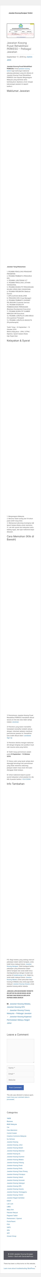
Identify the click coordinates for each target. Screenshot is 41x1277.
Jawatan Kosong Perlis (14, 1168)
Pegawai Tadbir (12, 1215)
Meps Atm (10, 1209)
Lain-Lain (10, 1204)
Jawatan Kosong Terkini (15, 1195)
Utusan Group (11, 1236)
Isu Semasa (11, 1139)
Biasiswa (10, 1121)
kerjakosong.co (19, 975)
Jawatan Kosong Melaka (20, 1004)
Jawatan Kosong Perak (15, 1165)
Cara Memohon (12, 1130)
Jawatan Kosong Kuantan (15, 1156)
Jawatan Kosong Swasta (21, 984)
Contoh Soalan (12, 1133)
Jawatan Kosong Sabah (15, 1177)
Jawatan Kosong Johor (14, 1145)
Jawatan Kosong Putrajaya (16, 1174)
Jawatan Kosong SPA (16, 1007)
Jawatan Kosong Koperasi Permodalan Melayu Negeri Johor (19, 1020)
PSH (8, 1224)
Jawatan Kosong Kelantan (15, 1151)
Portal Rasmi (11, 1221)
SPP (8, 1233)
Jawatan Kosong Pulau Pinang (17, 1171)
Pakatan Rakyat (12, 1212)
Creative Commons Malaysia (16, 1136)
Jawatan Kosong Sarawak (16, 1180)
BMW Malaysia (12, 1124)
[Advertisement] (20, 108)
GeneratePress (27, 1256)
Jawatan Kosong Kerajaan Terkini (20, 13)
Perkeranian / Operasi (14, 1218)
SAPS (9, 1227)
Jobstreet (15, 722)
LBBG (9, 1207)
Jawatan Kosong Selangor (16, 1183)
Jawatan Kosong (12, 1142)
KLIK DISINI (27, 779)
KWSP (9, 1201)
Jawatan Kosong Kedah (15, 1148)
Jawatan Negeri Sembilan (15, 1198)
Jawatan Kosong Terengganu (17, 1192)
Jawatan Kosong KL (13, 1154)
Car (8, 1127)
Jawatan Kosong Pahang (15, 1162)
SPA (8, 1230)
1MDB (9, 1118)
